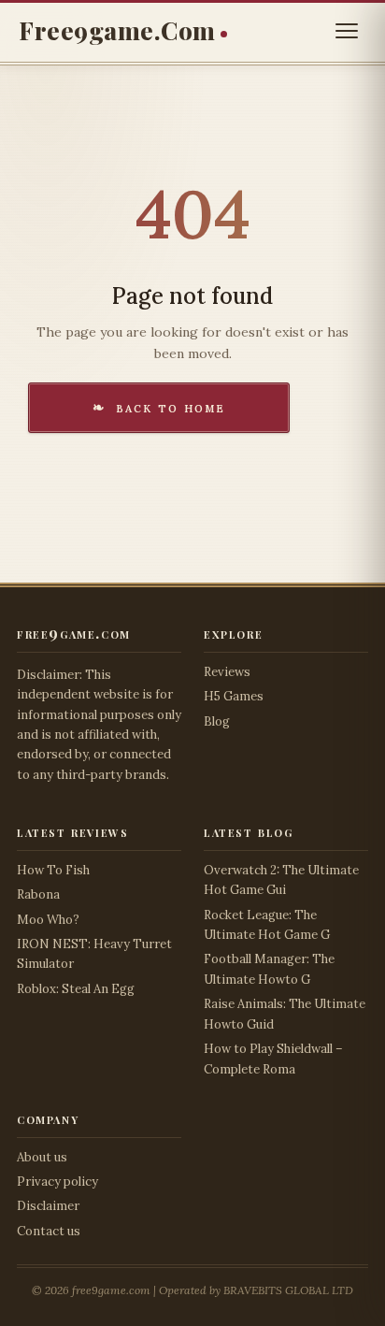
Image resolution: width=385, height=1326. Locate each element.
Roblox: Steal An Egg (76, 989)
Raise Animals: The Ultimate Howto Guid (284, 1013)
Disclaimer (48, 1206)
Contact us (48, 1231)
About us (42, 1157)
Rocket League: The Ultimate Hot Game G (267, 925)
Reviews (227, 672)
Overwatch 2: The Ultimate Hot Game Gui (281, 880)
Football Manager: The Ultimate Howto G (269, 969)
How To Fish (53, 870)
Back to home (170, 407)
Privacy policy (57, 1181)
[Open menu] (346, 31)
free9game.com (117, 31)
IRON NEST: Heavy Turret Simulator (94, 954)
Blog (217, 721)
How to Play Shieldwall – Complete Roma (273, 1058)
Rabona (38, 894)
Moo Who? (48, 920)
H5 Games (234, 696)
